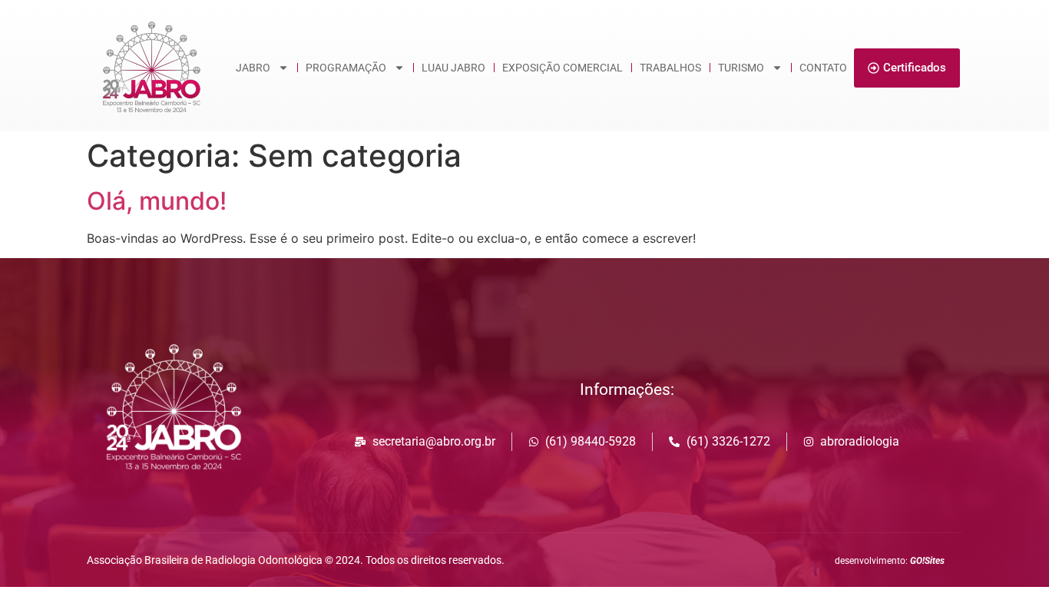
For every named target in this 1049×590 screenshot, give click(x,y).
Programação (346, 67)
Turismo (741, 67)
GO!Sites (927, 560)
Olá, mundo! (157, 201)
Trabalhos (670, 67)
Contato (823, 67)
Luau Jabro (453, 67)
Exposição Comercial (562, 67)
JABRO (253, 67)
